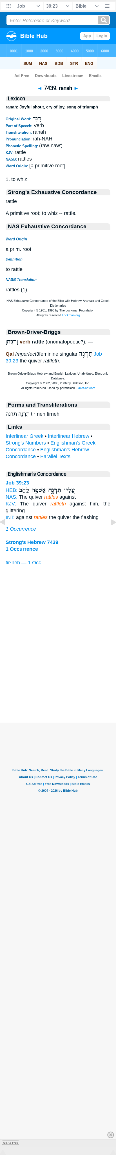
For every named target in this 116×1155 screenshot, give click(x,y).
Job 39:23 (17, 483)
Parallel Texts (55, 456)
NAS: (11, 497)
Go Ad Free (10, 1142)
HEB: (11, 490)
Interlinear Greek (24, 436)
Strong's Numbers (26, 443)
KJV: (11, 504)
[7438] (7, 535)
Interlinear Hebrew (68, 436)
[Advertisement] (58, 687)
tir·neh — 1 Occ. (24, 562)
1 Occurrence (21, 529)
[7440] (109, 535)
